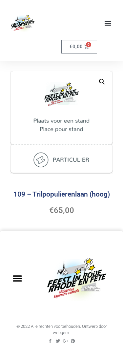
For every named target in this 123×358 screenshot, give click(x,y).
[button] (107, 23)
